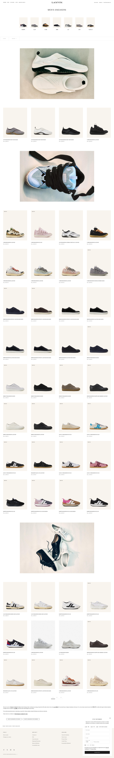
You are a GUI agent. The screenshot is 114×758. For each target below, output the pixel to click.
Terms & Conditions (65, 734)
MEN (8, 2)
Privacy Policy (93, 748)
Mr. (94, 726)
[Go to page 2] (61, 697)
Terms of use (64, 737)
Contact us (34, 734)
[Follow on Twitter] (7, 750)
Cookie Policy (64, 741)
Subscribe (97, 752)
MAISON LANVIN (22, 2)
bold (55, 707)
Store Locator (5, 734)
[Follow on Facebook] (3, 750)
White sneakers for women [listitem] (31, 719)
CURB (16, 2)
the (15, 708)
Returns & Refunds (35, 743)
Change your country (7, 737)
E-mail (87, 745)
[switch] (86, 726)
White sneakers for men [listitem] (14, 719)
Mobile (93, 745)
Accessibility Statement (66, 743)
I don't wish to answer (103, 726)
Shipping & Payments (36, 741)
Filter (4, 38)
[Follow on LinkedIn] (14, 750)
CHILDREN (12, 2)
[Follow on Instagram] (10, 750)
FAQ (33, 737)
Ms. (88, 726)
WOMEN (4, 2)
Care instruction (35, 739)
